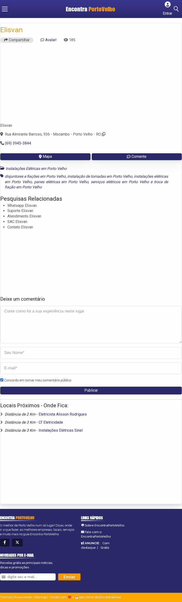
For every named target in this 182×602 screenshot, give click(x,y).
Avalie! (51, 40)
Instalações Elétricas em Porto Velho (36, 168)
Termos (6, 597)
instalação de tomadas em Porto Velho (99, 176)
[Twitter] (17, 543)
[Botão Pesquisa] (177, 9)
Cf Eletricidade (51, 422)
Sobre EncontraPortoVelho (104, 525)
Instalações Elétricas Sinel (61, 430)
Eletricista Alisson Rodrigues (63, 414)
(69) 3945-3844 (18, 143)
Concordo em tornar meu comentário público (37, 380)
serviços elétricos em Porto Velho (120, 182)
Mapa (47, 156)
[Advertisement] (91, 85)
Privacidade (23, 597)
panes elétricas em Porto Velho (61, 182)
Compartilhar (19, 40)
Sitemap (40, 597)
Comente (139, 156)
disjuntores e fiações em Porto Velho (35, 176)
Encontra (90, 9)
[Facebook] (4, 543)
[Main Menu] (4, 9)
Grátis (104, 547)
